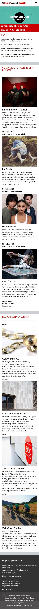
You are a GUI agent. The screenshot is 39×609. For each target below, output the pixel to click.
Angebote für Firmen (10, 581)
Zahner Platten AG (13, 468)
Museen (5, 379)
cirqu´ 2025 (8, 281)
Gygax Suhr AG (10, 358)
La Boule (7, 169)
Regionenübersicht (10, 586)
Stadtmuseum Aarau (14, 413)
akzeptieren (28, 605)
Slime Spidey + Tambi (14, 109)
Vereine (4, 494)
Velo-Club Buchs (11, 528)
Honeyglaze (9, 226)
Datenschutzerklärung (14, 605)
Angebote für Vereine (11, 583)
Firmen (4, 324)
